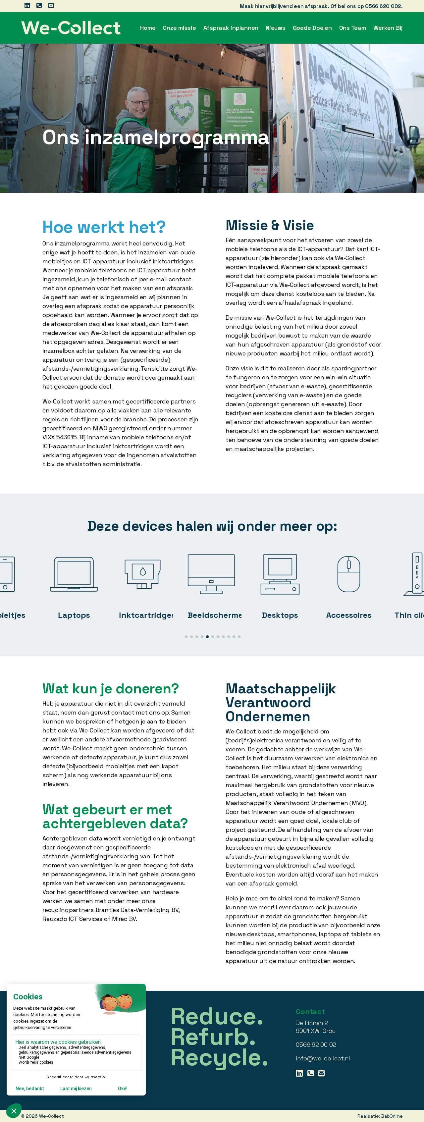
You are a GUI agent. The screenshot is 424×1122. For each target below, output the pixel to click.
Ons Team (352, 27)
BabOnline (392, 1116)
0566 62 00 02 (316, 1044)
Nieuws (276, 27)
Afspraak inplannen (231, 27)
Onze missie (179, 27)
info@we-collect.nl (323, 1058)
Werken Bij (388, 27)
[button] (186, 636)
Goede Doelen (312, 27)
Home (147, 27)
